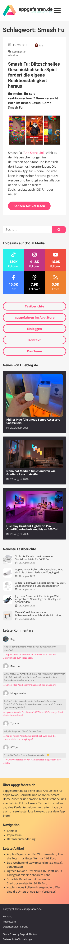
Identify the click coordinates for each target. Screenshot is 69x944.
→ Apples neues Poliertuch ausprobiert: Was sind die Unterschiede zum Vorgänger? (29, 656)
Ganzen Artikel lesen (29, 206)
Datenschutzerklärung (21, 839)
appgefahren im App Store (35, 317)
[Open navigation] (57, 10)
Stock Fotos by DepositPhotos (20, 934)
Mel (41, 45)
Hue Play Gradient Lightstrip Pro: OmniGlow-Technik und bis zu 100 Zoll (32, 528)
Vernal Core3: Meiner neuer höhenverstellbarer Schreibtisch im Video (38, 614)
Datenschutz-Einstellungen (18, 939)
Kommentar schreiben (17, 53)
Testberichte (34, 306)
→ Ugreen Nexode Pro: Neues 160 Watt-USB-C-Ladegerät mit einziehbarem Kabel (33, 714)
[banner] (28, 10)
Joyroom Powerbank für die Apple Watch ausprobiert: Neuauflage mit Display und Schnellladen (38, 599)
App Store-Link (34, 153)
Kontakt (34, 340)
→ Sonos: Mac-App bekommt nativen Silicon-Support (29, 685)
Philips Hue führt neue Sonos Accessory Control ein (33, 421)
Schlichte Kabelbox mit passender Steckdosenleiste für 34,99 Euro (34, 558)
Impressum (14, 835)
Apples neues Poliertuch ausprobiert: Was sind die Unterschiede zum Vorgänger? (39, 571)
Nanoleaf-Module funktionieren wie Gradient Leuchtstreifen (31, 473)
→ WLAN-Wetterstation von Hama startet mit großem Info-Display (32, 761)
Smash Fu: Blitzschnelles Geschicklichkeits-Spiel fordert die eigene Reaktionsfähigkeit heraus (34, 75)
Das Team (34, 351)
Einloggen (34, 329)
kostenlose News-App (33, 811)
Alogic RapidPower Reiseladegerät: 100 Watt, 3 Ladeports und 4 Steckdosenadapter (40, 584)
